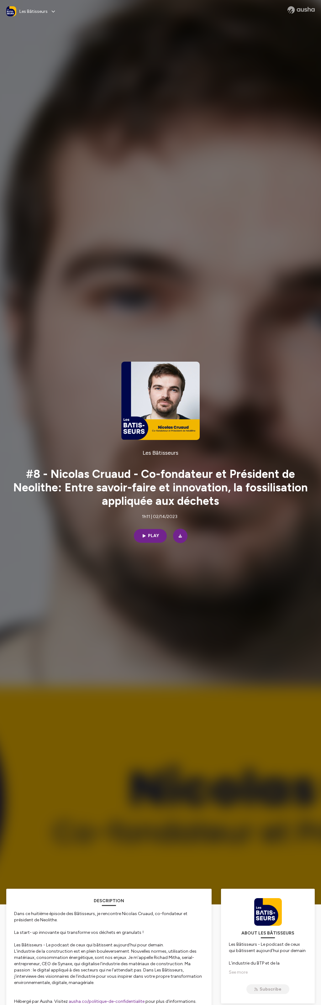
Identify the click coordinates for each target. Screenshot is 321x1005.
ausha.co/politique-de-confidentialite (107, 1001)
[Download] (180, 536)
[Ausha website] (301, 10)
